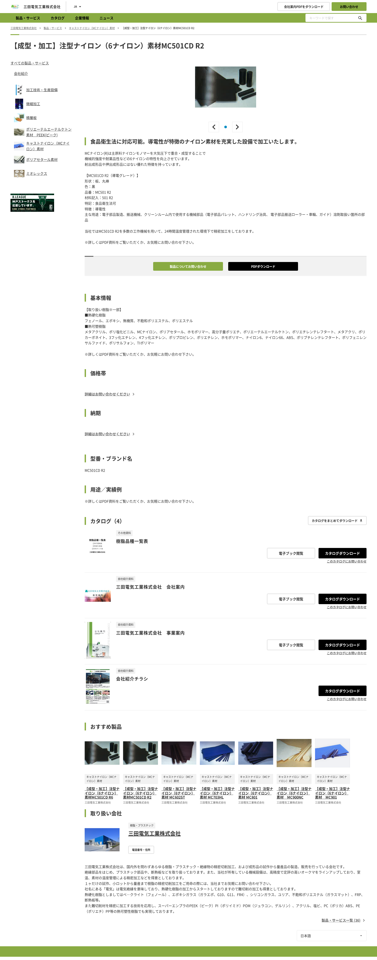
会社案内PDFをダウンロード (304, 6)
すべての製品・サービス (29, 63)
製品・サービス (28, 17)
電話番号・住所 (141, 850)
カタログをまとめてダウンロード (335, 520)
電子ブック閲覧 (291, 553)
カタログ (58, 17)
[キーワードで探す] (360, 18)
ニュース (106, 17)
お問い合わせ (349, 6)
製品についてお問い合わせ (188, 266)
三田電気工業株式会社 (154, 833)
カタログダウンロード (342, 553)
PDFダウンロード (263, 266)
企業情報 (82, 17)
